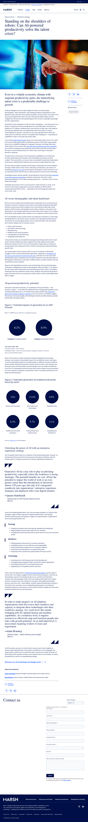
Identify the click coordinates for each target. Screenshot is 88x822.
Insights (27, 10)
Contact (76, 9)
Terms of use (6, 814)
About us (46, 10)
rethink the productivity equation (35, 573)
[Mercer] (9, 10)
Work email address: (51, 723)
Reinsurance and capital (24, 4)
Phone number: (50, 730)
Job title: (48, 751)
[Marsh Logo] (10, 800)
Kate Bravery (9, 677)
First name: (49, 708)
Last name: (49, 716)
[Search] (84, 9)
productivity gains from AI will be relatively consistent (30, 293)
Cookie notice (29, 814)
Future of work (9, 17)
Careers (40, 10)
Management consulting (49, 4)
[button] (84, 2)
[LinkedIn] (83, 806)
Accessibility (22, 814)
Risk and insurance (13, 4)
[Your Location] (80, 9)
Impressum (36, 814)
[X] (79, 806)
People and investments (36, 4)
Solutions (20, 10)
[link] (6, 690)
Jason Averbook (10, 674)
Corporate (5, 4)
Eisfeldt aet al (13, 440)
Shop (33, 10)
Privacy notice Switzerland (47, 814)
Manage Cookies (58, 814)
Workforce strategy (23, 17)
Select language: (71, 700)
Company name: (50, 737)
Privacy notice (67, 780)
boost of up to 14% (18, 170)
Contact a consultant (11, 684)
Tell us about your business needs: (55, 759)
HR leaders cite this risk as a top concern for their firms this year (30, 255)
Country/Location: (51, 744)
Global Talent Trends (19, 140)
